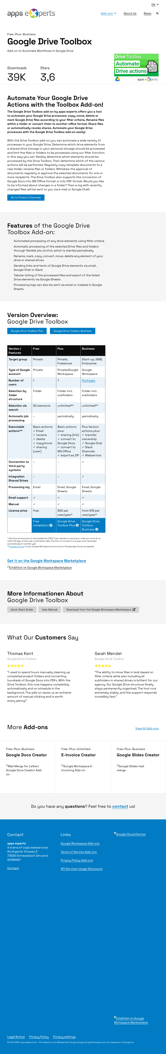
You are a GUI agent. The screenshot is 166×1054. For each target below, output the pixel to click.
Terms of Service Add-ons (79, 852)
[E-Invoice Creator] (83, 767)
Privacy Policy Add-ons (77, 860)
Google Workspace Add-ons (80, 843)
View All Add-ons (147, 728)
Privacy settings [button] (64, 1037)
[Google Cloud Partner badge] (136, 923)
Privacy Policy (39, 1037)
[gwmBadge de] (43, 567)
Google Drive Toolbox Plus (66, 523)
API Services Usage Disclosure (81, 869)
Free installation (41, 523)
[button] (155, 5)
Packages (88, 380)
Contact (13, 868)
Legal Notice (16, 1037)
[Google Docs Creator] (27, 767)
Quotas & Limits (17, 546)
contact (120, 806)
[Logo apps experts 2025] (31, 13)
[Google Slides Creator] (138, 767)
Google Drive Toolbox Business (91, 525)
